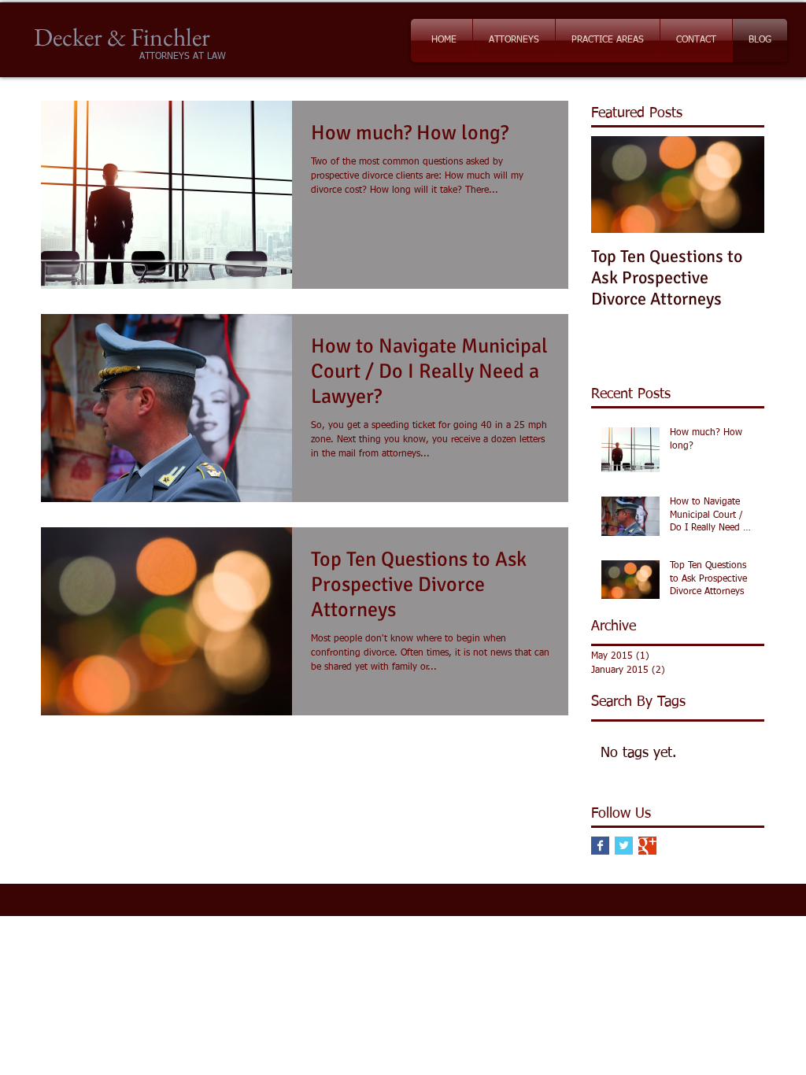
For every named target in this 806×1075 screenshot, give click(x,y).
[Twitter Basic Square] (624, 846)
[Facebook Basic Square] (600, 846)
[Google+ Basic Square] (647, 846)
